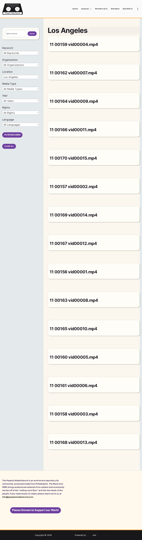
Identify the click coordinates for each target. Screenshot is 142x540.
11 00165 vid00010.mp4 (73, 328)
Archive (75, 9)
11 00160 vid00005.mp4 (74, 357)
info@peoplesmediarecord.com (17, 497)
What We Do (115, 9)
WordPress (102, 535)
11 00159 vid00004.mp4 (74, 44)
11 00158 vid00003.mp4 (74, 413)
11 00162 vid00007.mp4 (73, 72)
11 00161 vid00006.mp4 (73, 385)
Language (8, 119)
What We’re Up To (101, 9)
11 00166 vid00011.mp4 (73, 129)
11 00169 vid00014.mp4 (73, 214)
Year (5, 95)
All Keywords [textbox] (11, 53)
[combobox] (20, 53)
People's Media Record (63, 535)
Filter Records (12, 135)
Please (35, 510)
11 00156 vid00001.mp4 (73, 271)
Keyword (7, 47)
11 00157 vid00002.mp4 (73, 186)
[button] (90, 9)
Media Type (9, 83)
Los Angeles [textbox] (10, 77)
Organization (10, 59)
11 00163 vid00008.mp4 (74, 300)
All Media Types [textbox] (12, 89)
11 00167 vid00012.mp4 (73, 243)
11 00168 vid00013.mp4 (73, 442)
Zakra (89, 535)
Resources (85, 9)
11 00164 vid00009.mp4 (74, 101)
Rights (6, 107)
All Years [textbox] (8, 100)
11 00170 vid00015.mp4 (73, 158)
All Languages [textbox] (11, 124)
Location (7, 71)
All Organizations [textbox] (13, 65)
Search (32, 33)
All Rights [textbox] (9, 112)
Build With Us (128, 9)
